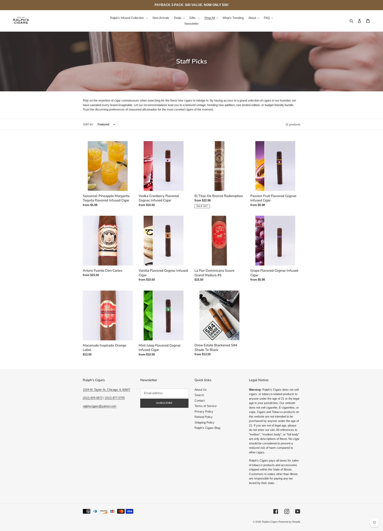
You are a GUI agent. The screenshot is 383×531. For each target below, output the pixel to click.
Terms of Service (205, 406)
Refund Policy (203, 417)
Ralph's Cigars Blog (207, 427)
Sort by (88, 124)
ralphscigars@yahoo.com (99, 406)
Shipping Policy (204, 422)
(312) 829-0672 (93, 397)
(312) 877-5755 (115, 397)
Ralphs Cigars (270, 521)
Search (199, 395)
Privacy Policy (203, 411)
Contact (199, 400)
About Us (200, 389)
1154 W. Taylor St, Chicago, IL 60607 (106, 389)
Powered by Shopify (289, 521)
